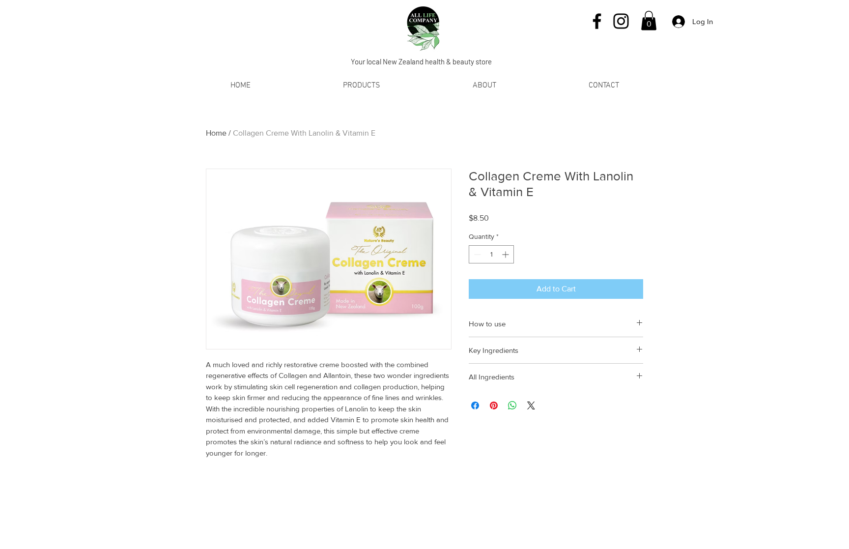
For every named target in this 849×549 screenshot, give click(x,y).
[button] (649, 20)
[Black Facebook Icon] (597, 21)
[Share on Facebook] (475, 405)
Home (216, 133)
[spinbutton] (491, 254)
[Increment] (506, 254)
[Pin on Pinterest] (494, 405)
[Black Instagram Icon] (621, 21)
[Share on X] (531, 405)
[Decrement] (476, 254)
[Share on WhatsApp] (512, 405)
